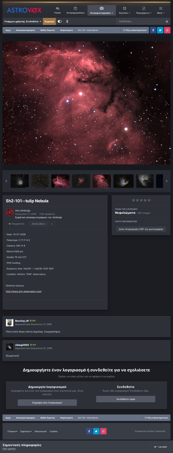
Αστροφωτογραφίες (100, 13)
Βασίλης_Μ (22, 320)
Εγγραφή (49, 21)
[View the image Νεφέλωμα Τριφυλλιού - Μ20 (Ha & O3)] (20, 181)
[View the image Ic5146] (40, 181)
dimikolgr (25, 210)
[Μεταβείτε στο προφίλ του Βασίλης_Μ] (9, 322)
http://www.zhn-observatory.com (23, 291)
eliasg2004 (22, 344)
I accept (161, 446)
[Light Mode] (67, 21)
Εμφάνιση (25, 431)
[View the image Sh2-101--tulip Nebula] (102, 181)
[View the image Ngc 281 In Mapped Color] (124, 181)
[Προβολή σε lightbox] (86, 102)
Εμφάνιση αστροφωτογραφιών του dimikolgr (38, 217)
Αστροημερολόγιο (75, 12)
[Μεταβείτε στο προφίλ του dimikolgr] (9, 212)
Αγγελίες (123, 13)
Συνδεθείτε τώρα (126, 399)
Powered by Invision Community (150, 431)
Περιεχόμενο (143, 13)
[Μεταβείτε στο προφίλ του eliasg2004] (9, 346)
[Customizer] (59, 21)
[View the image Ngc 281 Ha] (145, 181)
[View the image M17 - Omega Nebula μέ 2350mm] (60, 181)
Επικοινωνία (41, 431)
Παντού (155, 21)
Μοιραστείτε (17, 223)
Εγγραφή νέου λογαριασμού (47, 402)
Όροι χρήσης (9, 448)
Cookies (53, 431)
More (160, 13)
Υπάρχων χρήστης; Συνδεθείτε (22, 21)
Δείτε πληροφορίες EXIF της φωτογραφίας (141, 229)
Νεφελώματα (125, 212)
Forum (57, 12)
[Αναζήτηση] (166, 21)
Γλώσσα (12, 431)
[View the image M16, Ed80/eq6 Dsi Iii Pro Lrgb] (81, 181)
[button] (6, 181)
